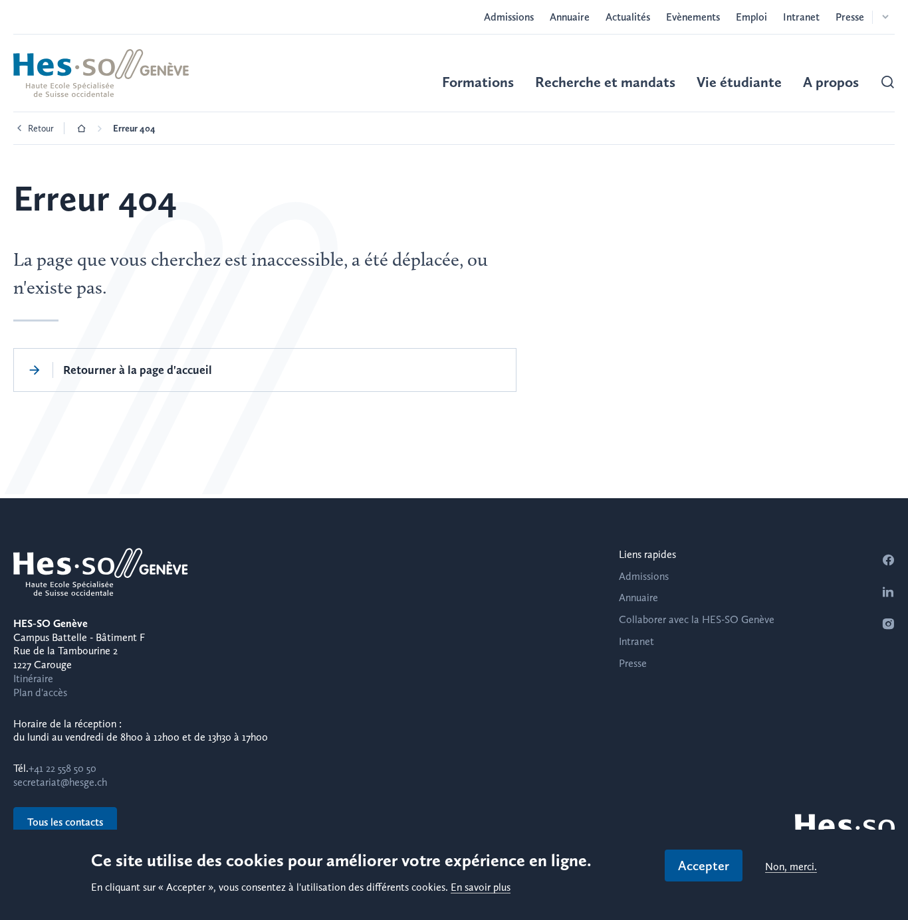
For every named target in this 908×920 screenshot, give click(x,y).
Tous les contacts (65, 822)
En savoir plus (481, 887)
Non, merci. (791, 867)
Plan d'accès (40, 692)
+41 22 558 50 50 (62, 768)
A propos (831, 81)
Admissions (509, 17)
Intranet (801, 17)
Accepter (703, 866)
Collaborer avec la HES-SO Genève (696, 619)
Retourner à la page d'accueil (137, 370)
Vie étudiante (739, 81)
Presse (850, 17)
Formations (478, 81)
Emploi (751, 17)
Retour (41, 128)
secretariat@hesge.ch (60, 782)
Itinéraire (33, 678)
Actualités (628, 17)
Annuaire (570, 17)
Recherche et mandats (605, 81)
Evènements (693, 17)
